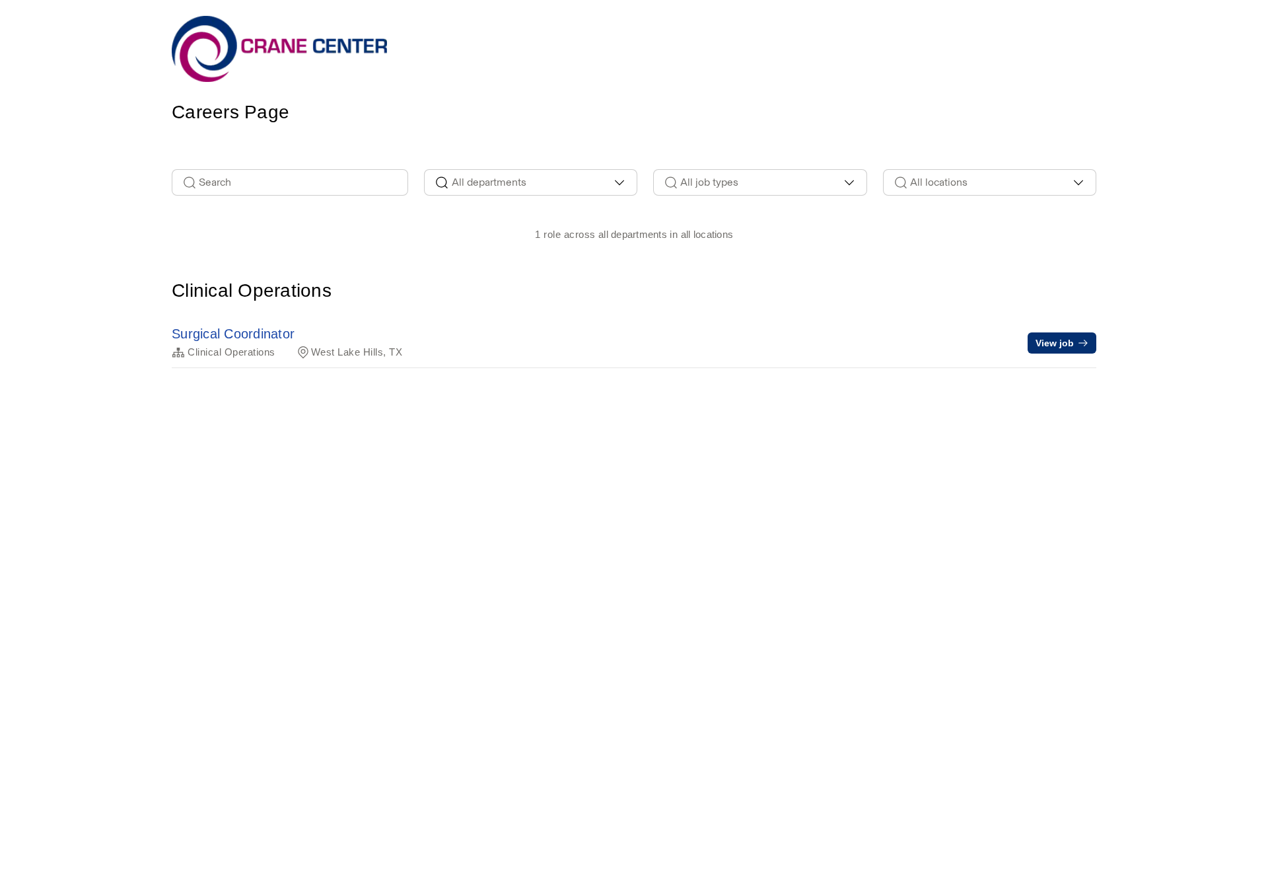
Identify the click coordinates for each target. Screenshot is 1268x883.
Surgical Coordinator (233, 333)
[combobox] (531, 182)
